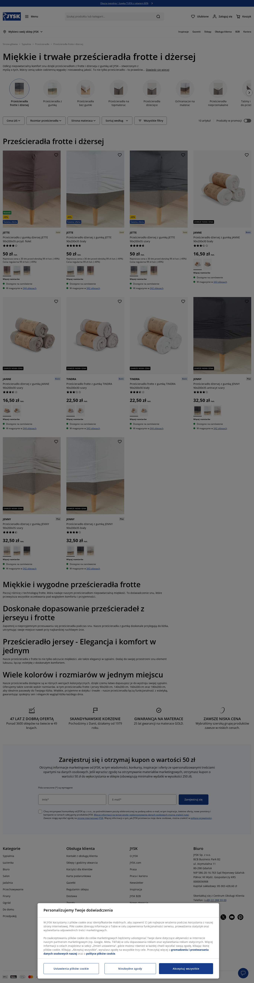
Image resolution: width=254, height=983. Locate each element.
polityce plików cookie (100, 953)
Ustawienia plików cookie (71, 968)
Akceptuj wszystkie (186, 968)
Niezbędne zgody (130, 968)
